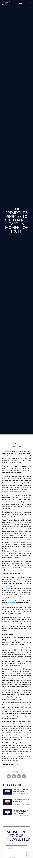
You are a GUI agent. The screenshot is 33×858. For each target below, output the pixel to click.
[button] (20, 3)
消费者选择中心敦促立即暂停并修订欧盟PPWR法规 (21, 790)
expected (18, 648)
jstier (16, 443)
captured (25, 673)
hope (16, 500)
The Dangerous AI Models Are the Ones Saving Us (21, 800)
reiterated (11, 603)
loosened (14, 563)
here (17, 764)
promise (7, 588)
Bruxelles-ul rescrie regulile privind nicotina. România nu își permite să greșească (20, 811)
